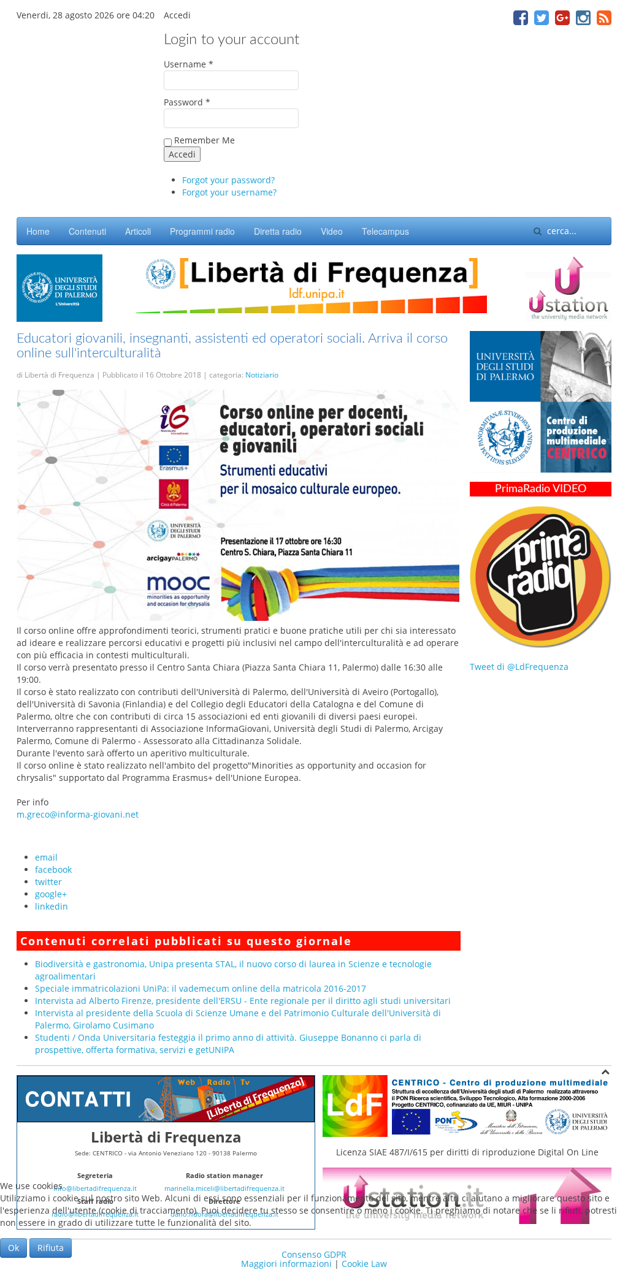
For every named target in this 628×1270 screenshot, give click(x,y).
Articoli (138, 231)
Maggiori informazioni (286, 1263)
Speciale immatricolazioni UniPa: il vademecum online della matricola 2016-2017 (200, 988)
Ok (13, 1247)
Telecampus (385, 231)
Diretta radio (278, 231)
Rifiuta (50, 1247)
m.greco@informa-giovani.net (78, 814)
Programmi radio (202, 231)
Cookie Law (364, 1263)
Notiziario (261, 375)
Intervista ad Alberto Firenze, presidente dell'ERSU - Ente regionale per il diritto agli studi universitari (243, 1000)
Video (332, 231)
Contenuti (87, 231)
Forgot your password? (228, 180)
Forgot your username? (229, 192)
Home (38, 231)
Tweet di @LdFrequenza (519, 666)
